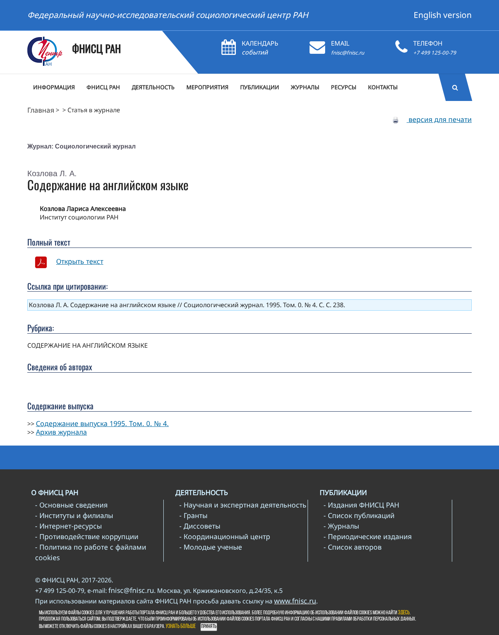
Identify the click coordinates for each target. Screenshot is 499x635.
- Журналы (341, 526)
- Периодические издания (368, 536)
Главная (40, 110)
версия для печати (439, 119)
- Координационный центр (224, 536)
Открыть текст (79, 261)
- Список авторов (353, 547)
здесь (404, 613)
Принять (208, 627)
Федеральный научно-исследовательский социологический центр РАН (167, 14)
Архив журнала (61, 432)
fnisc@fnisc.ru (347, 52)
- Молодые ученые (210, 547)
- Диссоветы (199, 526)
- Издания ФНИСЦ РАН (361, 504)
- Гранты (193, 515)
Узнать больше (181, 627)
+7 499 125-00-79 (434, 52)
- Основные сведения (71, 504)
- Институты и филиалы (74, 515)
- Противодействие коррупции (86, 536)
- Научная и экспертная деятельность (242, 504)
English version (443, 14)
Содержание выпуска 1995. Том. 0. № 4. (102, 423)
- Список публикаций (359, 515)
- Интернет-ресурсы (68, 526)
